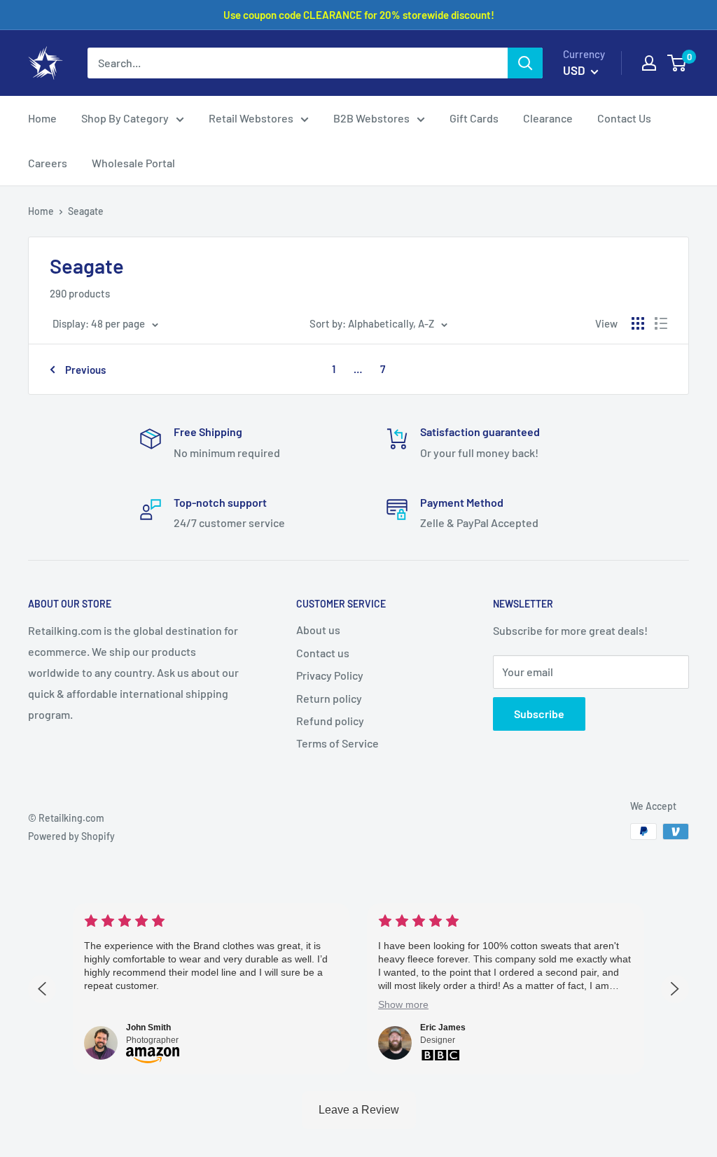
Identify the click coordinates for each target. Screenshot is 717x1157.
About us (318, 629)
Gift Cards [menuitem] (474, 118)
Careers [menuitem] (47, 162)
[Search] (525, 63)
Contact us (322, 652)
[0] (677, 63)
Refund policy (330, 720)
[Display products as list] (661, 323)
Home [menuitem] (42, 118)
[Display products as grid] (638, 323)
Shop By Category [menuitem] (125, 118)
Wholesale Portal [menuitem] (133, 162)
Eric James (443, 1027)
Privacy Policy (329, 675)
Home (41, 211)
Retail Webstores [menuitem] (251, 118)
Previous (85, 369)
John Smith (148, 1027)
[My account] (649, 63)
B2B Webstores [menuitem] (371, 118)
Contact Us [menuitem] (624, 118)
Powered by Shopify (71, 836)
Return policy (329, 698)
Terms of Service (337, 743)
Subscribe (539, 713)
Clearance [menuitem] (548, 118)
